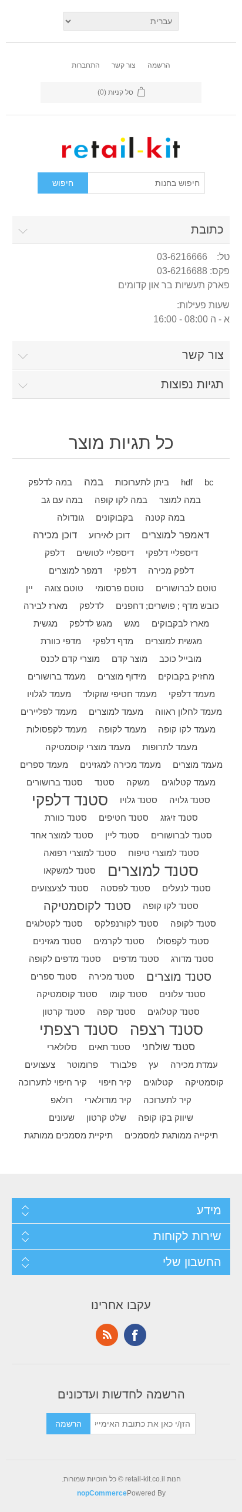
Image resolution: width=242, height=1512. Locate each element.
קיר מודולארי (108, 1100)
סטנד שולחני (168, 1047)
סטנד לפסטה (125, 888)
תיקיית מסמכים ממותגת (68, 1135)
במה (93, 482)
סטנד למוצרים (153, 870)
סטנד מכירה (112, 976)
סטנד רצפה (166, 1029)
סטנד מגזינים (57, 941)
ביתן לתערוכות (142, 482)
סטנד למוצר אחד (62, 835)
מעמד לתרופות (169, 747)
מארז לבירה (45, 606)
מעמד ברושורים (57, 676)
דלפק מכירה (171, 570)
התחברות (86, 65)
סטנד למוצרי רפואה (79, 853)
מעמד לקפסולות (56, 729)
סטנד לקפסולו (182, 941)
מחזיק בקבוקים (186, 676)
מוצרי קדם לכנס (70, 659)
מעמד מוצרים (198, 765)
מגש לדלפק (90, 623)
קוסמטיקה (204, 1082)
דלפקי (125, 570)
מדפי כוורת (61, 641)
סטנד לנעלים (186, 888)
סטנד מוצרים (178, 976)
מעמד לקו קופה (187, 729)
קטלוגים (158, 1082)
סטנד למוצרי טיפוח (163, 853)
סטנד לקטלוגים (54, 923)
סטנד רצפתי (78, 1029)
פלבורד (123, 1065)
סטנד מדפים (136, 959)
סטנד (105, 782)
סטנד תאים (109, 1047)
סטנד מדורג (192, 959)
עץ (154, 1065)
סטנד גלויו (138, 800)
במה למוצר (180, 500)
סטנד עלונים (182, 994)
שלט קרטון (106, 1118)
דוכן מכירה (55, 535)
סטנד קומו (128, 994)
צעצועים (40, 1065)
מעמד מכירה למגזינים (120, 765)
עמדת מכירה (194, 1065)
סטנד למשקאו (69, 870)
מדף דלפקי (113, 641)
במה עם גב (62, 500)
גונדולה (70, 517)
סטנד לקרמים (118, 941)
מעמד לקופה (122, 729)
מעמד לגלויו (49, 694)
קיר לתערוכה (167, 1100)
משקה (138, 782)
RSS (107, 1335)
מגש (132, 623)
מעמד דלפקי (192, 694)
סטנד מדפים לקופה (65, 959)
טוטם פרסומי (119, 588)
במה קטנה (165, 517)
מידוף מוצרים (122, 676)
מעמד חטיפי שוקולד (120, 694)
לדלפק (91, 606)
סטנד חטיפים (124, 817)
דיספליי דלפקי (172, 553)
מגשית (45, 623)
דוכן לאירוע (109, 535)
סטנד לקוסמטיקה (87, 906)
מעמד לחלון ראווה (188, 712)
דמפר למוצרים (75, 570)
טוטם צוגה (64, 588)
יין (29, 588)
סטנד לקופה (193, 923)
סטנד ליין (122, 835)
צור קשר (124, 65)
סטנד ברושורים (54, 782)
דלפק (55, 553)
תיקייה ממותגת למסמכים (171, 1135)
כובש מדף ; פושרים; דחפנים (167, 606)
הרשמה (158, 65)
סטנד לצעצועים (60, 888)
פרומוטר (82, 1065)
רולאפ (62, 1100)
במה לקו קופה (121, 500)
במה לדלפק (50, 482)
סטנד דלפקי (70, 800)
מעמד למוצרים (116, 712)
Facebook (135, 1335)
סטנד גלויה (189, 800)
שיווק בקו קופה (165, 1118)
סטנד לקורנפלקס (127, 923)
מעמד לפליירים (49, 712)
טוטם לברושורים (186, 588)
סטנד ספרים (54, 976)
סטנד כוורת (66, 817)
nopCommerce (102, 1493)
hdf (187, 482)
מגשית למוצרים (173, 641)
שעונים (62, 1118)
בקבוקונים (114, 517)
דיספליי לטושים (105, 553)
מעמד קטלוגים (189, 782)
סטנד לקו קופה (171, 906)
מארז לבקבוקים (180, 623)
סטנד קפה (116, 1012)
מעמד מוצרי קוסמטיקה (87, 747)
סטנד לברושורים (181, 835)
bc (209, 482)
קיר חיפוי (115, 1082)
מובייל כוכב (180, 659)
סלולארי (62, 1047)
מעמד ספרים (44, 765)
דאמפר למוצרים (175, 535)
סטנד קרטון (63, 1012)
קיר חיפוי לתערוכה (52, 1082)
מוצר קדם (129, 659)
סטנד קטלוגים (173, 1012)
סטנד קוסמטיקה (67, 994)
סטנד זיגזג (179, 817)
